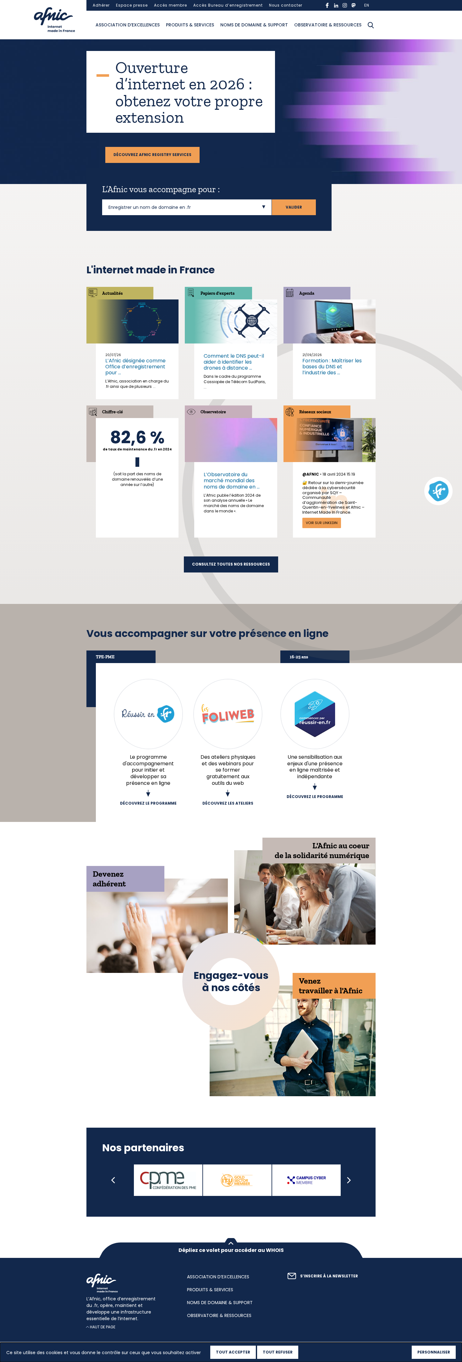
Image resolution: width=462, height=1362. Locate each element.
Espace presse (132, 5)
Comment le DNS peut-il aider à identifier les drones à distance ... (234, 361)
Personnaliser (433, 1352)
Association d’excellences (128, 25)
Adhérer (101, 5)
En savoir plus (137, 457)
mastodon (353, 5)
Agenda (306, 293)
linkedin (336, 5)
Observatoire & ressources (327, 25)
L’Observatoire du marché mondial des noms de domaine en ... (232, 480)
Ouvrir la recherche (371, 25)
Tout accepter (233, 1352)
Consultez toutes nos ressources (231, 564)
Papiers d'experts (217, 293)
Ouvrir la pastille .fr (438, 491)
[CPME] (168, 1180)
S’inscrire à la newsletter (329, 1276)
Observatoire (213, 412)
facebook (327, 5)
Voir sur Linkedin (322, 522)
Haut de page (102, 1327)
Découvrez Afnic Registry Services (152, 154)
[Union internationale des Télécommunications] (237, 1180)
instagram (344, 5)
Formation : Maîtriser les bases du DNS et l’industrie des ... (332, 366)
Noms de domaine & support (254, 25)
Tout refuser (278, 1352)
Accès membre (170, 5)
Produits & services (190, 25)
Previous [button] (113, 1180)
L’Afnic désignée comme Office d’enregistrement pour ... (135, 366)
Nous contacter (285, 5)
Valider (294, 207)
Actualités (112, 293)
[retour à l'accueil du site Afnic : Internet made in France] (130, 1283)
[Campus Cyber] (306, 1180)
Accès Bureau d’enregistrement (228, 5)
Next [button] (349, 1180)
